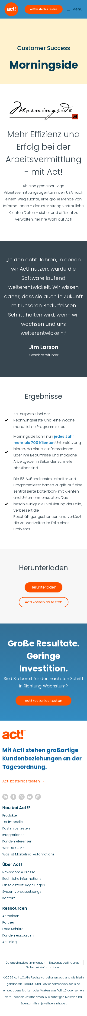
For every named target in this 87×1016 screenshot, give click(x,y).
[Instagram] (38, 797)
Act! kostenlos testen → (23, 781)
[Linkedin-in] (5, 797)
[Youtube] (30, 797)
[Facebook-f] (13, 797)
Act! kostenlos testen (43, 9)
